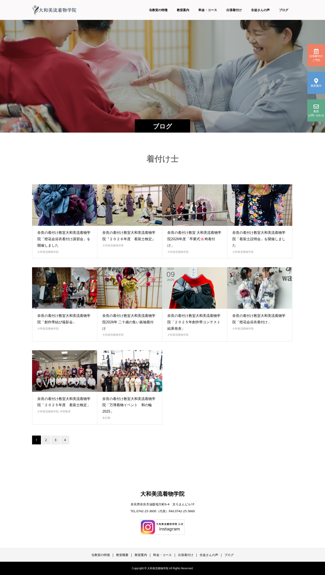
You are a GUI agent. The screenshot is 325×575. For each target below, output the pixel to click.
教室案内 (183, 10)
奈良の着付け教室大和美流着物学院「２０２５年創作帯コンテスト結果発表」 (193, 322)
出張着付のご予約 (316, 58)
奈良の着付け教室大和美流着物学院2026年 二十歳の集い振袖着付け (128, 322)
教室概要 (122, 555)
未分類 (106, 418)
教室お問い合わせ (316, 113)
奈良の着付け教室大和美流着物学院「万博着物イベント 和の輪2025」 (128, 405)
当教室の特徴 (158, 10)
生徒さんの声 (260, 10)
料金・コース (208, 10)
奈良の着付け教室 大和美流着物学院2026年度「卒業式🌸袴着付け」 (194, 239)
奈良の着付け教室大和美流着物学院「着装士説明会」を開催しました (258, 239)
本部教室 (65, 411)
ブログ (283, 10)
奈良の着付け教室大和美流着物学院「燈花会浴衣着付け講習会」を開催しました (63, 239)
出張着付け (234, 10)
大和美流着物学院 (48, 252)
